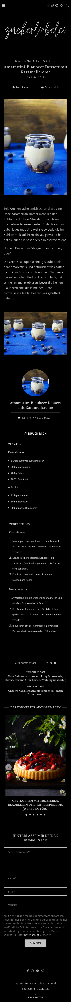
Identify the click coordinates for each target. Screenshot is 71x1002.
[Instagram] (52, 5)
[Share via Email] (55, 662)
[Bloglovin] (61, 5)
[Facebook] (48, 5)
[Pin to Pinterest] (51, 662)
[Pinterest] (56, 5)
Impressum (21, 983)
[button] (8, 767)
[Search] (67, 5)
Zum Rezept (23, 87)
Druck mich (52, 87)
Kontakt (52, 983)
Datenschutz (32, 935)
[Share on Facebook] (47, 662)
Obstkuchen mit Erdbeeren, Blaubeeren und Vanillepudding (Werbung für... (35, 805)
